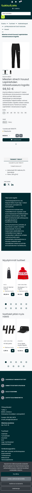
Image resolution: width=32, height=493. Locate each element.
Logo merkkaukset (7, 442)
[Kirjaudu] (12, 2)
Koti (2, 440)
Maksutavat (5, 458)
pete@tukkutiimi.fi (11, 420)
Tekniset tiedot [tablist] (16, 159)
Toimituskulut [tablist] (16, 166)
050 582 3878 (11, 417)
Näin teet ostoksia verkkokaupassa (13, 451)
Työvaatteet (5, 436)
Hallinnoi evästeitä (16, 484)
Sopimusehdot (6, 453)
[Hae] (3, 17)
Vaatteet (4, 434)
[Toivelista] (16, 2)
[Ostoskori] (19, 2)
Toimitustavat (6, 456)
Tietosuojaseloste (7, 460)
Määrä (5, 136)
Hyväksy (16, 474)
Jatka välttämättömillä (16, 479)
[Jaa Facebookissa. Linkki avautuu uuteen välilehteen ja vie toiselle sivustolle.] (6, 185)
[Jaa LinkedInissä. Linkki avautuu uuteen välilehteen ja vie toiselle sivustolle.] (13, 185)
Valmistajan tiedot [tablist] (16, 163)
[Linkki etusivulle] (9, 5)
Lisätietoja (16, 489)
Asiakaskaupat (6, 444)
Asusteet (4, 438)
